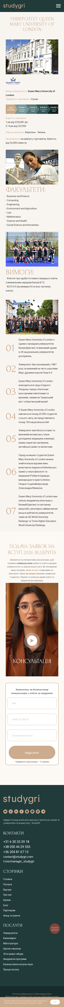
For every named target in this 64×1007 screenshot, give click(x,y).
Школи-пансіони (12, 948)
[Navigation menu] (58, 6)
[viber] (38, 811)
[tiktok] (11, 811)
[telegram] (43, 811)
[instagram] (27, 811)
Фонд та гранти (11, 915)
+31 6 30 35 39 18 (16, 842)
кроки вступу (32, 570)
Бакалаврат (9, 938)
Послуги (7, 884)
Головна (7, 879)
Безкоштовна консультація (18, 964)
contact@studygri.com (18, 856)
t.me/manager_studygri (18, 861)
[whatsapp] (32, 811)
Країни (7, 900)
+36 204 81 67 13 (15, 852)
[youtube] (5, 811)
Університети (10, 933)
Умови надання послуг (43, 994)
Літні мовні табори (13, 954)
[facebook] (22, 811)
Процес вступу (11, 969)
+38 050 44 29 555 (16, 847)
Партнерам (9, 910)
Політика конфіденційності (22, 994)
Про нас (7, 894)
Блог (5, 905)
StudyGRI (36, 823)
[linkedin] (16, 811)
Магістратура (10, 943)
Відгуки (7, 889)
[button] (32, 641)
